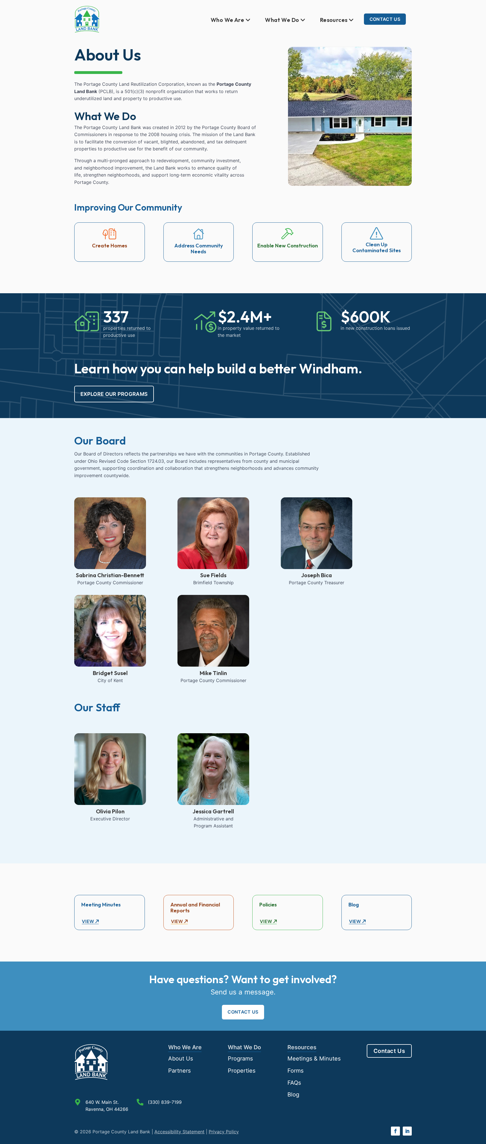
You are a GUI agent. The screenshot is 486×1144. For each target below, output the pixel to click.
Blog (293, 1094)
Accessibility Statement (179, 1131)
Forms (295, 1070)
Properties (241, 1070)
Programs (240, 1058)
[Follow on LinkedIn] (407, 1131)
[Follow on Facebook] (395, 1131)
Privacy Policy (224, 1131)
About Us (180, 1058)
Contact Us (385, 19)
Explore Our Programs (114, 394)
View (88, 921)
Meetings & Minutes (314, 1058)
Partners (179, 1070)
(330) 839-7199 (165, 1102)
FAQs (294, 1082)
